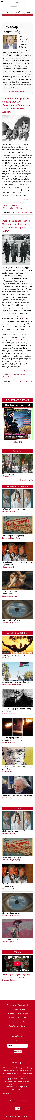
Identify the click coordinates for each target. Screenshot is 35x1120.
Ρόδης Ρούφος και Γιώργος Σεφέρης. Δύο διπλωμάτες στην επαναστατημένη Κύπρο (16, 225)
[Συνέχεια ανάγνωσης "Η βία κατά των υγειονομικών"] (17, 498)
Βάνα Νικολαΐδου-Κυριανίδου (11, 684)
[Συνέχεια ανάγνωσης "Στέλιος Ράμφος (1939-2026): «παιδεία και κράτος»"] (17, 756)
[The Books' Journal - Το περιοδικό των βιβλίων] (17, 13)
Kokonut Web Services (21, 1116)
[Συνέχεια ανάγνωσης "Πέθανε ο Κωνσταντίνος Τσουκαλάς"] (17, 785)
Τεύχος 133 (7, 374)
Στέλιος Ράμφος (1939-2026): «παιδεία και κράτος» (17, 767)
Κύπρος (19, 208)
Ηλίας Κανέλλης (7, 771)
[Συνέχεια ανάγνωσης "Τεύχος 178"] (17, 421)
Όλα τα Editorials (26, 480)
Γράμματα (28, 381)
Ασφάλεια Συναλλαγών (17, 1026)
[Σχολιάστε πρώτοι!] (19, 212)
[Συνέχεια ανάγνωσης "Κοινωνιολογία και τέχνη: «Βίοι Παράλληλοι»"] (17, 580)
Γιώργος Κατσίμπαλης (11, 205)
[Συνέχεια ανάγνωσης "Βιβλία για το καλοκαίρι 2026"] (17, 645)
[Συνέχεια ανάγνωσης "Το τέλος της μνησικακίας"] (17, 463)
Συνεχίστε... (28, 199)
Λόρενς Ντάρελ (8, 208)
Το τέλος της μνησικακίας (12, 473)
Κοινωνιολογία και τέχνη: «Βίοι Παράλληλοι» (15, 592)
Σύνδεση (17, 3)
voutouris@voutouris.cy (18, 91)
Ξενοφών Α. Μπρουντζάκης (11, 538)
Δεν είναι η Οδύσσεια (11, 939)
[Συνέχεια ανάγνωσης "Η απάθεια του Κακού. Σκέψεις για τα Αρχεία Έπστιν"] (17, 551)
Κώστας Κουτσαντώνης (9, 596)
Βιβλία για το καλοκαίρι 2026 (13, 655)
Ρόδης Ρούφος (8, 377)
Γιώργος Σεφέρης (19, 203)
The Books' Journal (8, 476)
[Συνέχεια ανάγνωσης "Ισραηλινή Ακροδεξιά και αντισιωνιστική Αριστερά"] (17, 727)
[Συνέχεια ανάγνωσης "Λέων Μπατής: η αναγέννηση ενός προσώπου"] (17, 698)
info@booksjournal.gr (18, 1022)
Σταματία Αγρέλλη (8, 942)
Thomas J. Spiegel (8, 567)
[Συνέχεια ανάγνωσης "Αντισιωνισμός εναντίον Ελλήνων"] (17, 671)
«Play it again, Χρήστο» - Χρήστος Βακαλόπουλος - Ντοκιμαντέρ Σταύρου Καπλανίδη (16, 977)
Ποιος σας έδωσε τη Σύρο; (13, 535)
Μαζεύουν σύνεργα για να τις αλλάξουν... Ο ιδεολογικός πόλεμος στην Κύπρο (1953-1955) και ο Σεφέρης (16, 105)
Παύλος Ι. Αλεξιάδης (8, 511)
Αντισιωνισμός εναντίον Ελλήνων (16, 682)
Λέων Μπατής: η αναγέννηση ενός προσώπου (16, 709)
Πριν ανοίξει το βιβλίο (11, 620)
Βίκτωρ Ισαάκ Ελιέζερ (9, 742)
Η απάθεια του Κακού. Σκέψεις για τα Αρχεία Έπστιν (17, 563)
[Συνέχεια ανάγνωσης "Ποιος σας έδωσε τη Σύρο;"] (17, 525)
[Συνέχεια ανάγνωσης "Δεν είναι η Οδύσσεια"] (17, 929)
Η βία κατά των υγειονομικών (14, 509)
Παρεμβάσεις (27, 212)
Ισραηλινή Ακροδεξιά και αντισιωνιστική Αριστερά (12, 738)
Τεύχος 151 (7, 203)
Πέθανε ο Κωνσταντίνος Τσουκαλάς (17, 795)
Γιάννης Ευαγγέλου (8, 713)
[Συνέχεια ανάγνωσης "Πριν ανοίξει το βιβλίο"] (17, 609)
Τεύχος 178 (17, 442)
